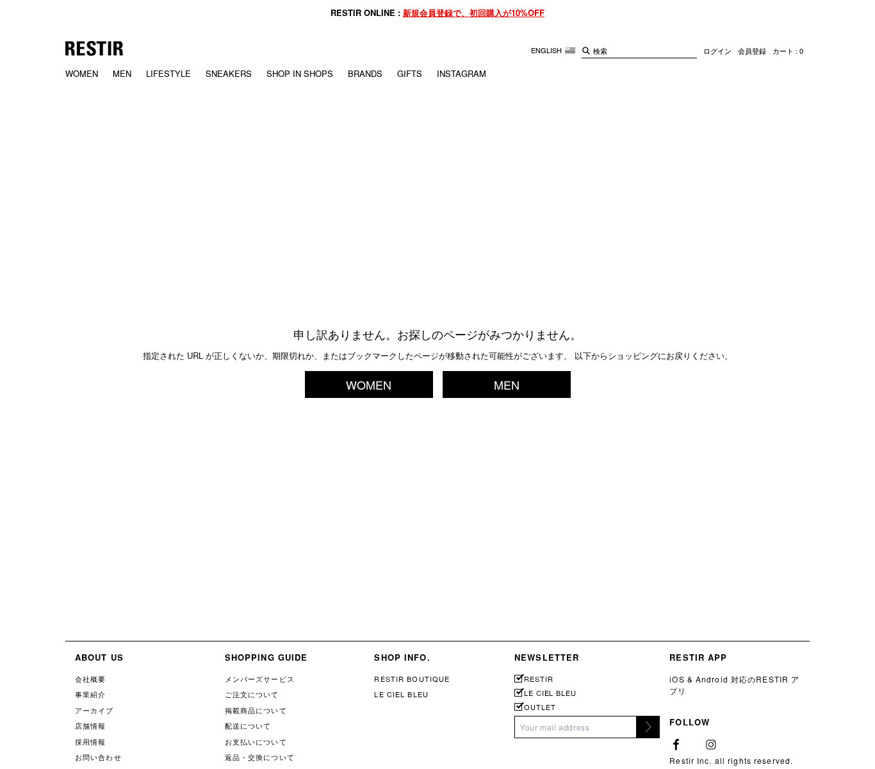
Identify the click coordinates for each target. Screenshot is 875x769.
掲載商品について (256, 710)
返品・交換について (260, 757)
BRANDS (365, 73)
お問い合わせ (98, 757)
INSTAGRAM (461, 73)
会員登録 (752, 50)
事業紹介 (90, 694)
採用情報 (90, 741)
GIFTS (409, 73)
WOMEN (81, 73)
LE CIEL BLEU (401, 694)
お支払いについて (256, 741)
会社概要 (90, 679)
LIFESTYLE (168, 73)
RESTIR (538, 678)
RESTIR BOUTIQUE (412, 679)
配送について (248, 725)
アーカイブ (94, 710)
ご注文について (252, 694)
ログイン (717, 50)
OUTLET (539, 707)
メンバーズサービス (260, 679)
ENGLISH (547, 50)
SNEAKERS (229, 73)
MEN (122, 73)
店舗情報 (90, 725)
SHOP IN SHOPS (299, 73)
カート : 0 (788, 50)
